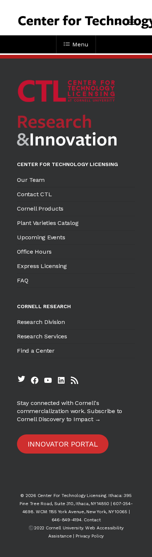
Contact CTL (34, 194)
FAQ (22, 280)
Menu (80, 44)
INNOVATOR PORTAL (63, 444)
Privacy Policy (90, 536)
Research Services (42, 336)
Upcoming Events (41, 237)
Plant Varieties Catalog (47, 222)
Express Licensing (42, 265)
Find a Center (36, 350)
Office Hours (34, 251)
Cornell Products (40, 208)
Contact (92, 519)
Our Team (31, 179)
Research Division (41, 321)
